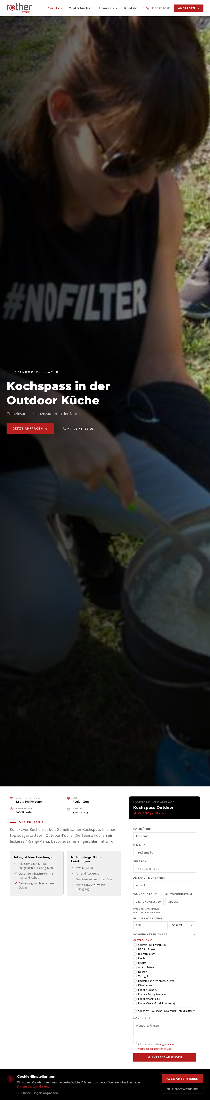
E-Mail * (139, 845)
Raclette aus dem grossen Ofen (156, 980)
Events (53, 8)
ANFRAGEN (186, 8)
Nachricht (142, 1017)
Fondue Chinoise (148, 989)
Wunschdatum (145, 894)
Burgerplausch (146, 953)
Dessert (142, 971)
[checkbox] (135, 945)
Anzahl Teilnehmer (149, 877)
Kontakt (131, 8)
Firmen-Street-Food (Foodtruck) (156, 1003)
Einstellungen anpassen (39, 1093)
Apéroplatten (146, 967)
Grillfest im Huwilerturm (152, 944)
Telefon (140, 861)
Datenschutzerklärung (33, 1086)
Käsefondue (145, 985)
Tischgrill (143, 976)
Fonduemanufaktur (149, 998)
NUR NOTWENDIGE (182, 1089)
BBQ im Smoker (147, 949)
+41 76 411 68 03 (160, 8)
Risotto (142, 962)
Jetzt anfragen (28, 428)
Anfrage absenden (167, 1057)
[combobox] (182, 925)
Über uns (106, 8)
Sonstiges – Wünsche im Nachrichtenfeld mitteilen (166, 1010)
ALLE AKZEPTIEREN (183, 1079)
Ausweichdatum (178, 894)
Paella (141, 958)
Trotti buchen (81, 8)
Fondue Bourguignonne (152, 994)
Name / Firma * (144, 828)
